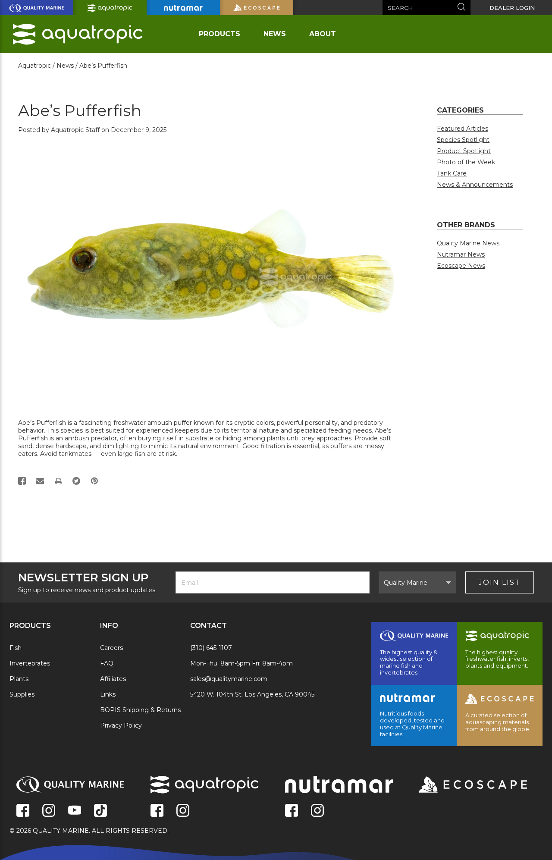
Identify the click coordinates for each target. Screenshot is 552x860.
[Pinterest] (94, 481)
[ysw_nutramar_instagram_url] (317, 811)
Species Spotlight (463, 140)
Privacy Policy (121, 725)
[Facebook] (22, 481)
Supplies (21, 694)
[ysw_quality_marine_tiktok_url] (100, 811)
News (274, 34)
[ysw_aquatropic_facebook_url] (157, 811)
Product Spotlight (464, 151)
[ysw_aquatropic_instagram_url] (182, 811)
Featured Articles (462, 128)
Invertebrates (29, 663)
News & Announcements (475, 184)
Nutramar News (461, 254)
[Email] (40, 481)
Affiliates (113, 679)
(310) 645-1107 (211, 648)
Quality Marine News (468, 243)
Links (108, 694)
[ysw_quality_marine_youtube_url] (74, 811)
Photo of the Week (466, 162)
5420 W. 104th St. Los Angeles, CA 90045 (252, 694)
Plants (18, 679)
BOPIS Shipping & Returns (140, 710)
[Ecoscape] (462, 785)
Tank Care (452, 173)
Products (219, 34)
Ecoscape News (461, 266)
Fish (15, 648)
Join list (500, 582)
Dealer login (512, 7)
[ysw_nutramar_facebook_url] (291, 811)
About (322, 34)
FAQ (106, 663)
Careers (111, 648)
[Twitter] (76, 481)
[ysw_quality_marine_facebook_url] (22, 811)
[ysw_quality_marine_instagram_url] (48, 811)
